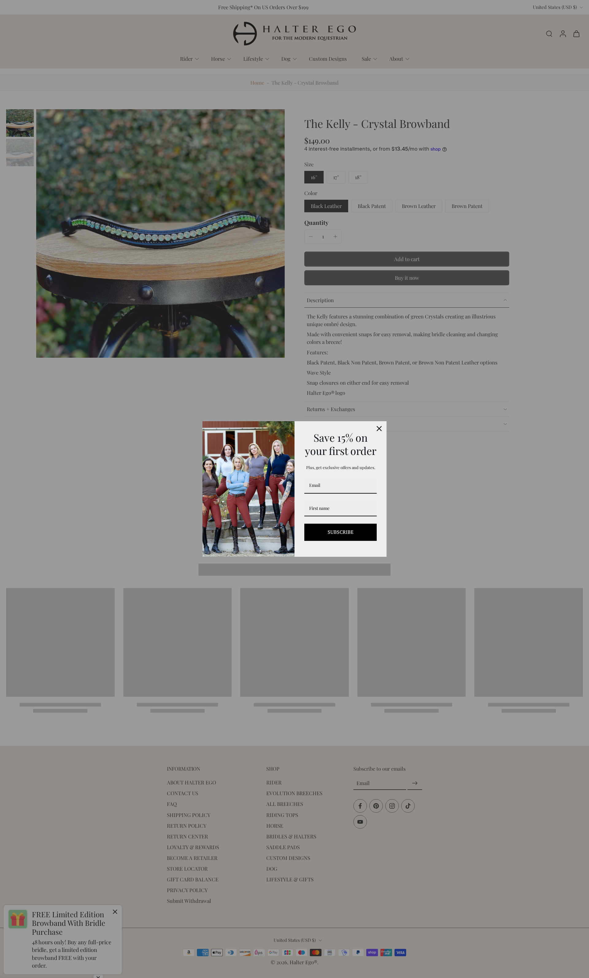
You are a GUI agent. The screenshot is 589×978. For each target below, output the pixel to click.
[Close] (379, 428)
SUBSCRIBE (340, 532)
